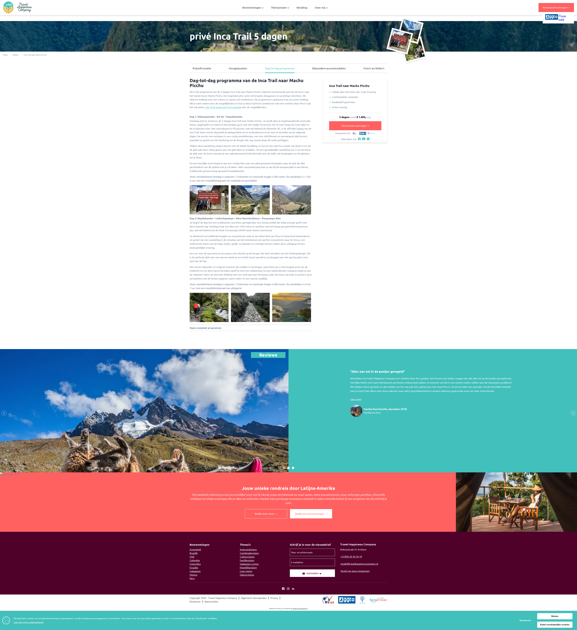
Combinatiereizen (249, 553)
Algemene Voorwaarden (254, 598)
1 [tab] (284, 468)
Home (5, 55)
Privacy (274, 598)
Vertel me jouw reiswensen (355, 571)
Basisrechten (211, 601)
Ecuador (194, 567)
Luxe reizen (246, 571)
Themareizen (279, 7)
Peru (192, 578)
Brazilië (194, 553)
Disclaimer (195, 601)
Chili (192, 556)
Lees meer (356, 399)
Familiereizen (247, 560)
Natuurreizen (247, 574)
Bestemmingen (251, 7)
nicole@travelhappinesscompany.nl (359, 563)
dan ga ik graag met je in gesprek (223, 107)
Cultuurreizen (247, 556)
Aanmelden (312, 573)
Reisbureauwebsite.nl (300, 608)
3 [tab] (293, 468)
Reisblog (302, 7)
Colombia (195, 560)
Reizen (15, 55)
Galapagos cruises (249, 564)
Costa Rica (195, 564)
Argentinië (195, 549)
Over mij (320, 7)
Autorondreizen (248, 549)
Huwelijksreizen (248, 567)
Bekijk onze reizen (265, 513)
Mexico (193, 574)
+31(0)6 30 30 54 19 (351, 556)
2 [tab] (288, 468)
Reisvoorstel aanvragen (555, 7)
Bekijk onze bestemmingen (310, 513)
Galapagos (195, 571)
